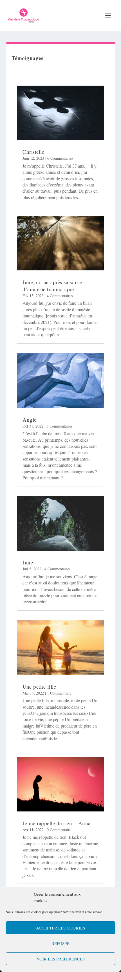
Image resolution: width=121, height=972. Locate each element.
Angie (30, 419)
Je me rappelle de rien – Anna (57, 823)
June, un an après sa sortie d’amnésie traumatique (52, 286)
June (28, 562)
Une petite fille (39, 686)
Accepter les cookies (60, 928)
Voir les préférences (61, 959)
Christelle (33, 151)
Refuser (60, 943)
